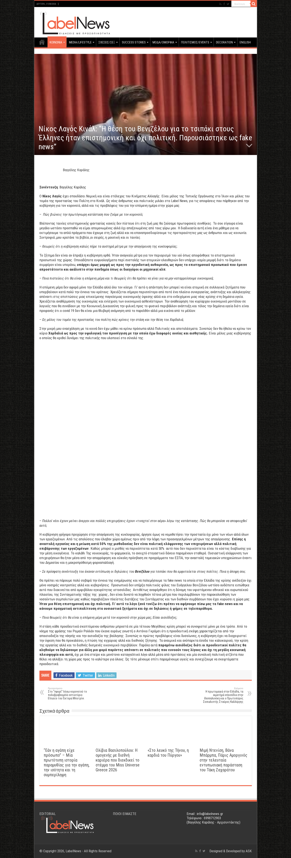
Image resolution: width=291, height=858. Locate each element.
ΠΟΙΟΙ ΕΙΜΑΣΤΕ (124, 814)
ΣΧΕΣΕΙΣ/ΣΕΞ (106, 42)
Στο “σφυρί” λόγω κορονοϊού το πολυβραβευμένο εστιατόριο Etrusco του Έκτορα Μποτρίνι (67, 693)
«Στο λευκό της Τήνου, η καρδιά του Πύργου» (168, 753)
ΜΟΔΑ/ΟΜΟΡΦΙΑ (163, 42)
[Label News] (72, 21)
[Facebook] (224, 4)
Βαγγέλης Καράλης (76, 170)
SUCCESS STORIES (134, 42)
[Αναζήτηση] (254, 4)
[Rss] (220, 4)
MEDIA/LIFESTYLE (80, 42)
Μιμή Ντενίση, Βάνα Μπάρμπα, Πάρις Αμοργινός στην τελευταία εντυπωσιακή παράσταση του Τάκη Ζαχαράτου (223, 760)
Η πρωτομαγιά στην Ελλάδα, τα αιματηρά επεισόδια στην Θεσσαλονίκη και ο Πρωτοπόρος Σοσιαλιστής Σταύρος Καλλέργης (223, 695)
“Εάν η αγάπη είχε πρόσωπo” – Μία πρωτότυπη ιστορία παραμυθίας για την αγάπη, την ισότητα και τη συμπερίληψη (66, 762)
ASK (249, 851)
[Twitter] (228, 4)
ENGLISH (245, 42)
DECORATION (224, 42)
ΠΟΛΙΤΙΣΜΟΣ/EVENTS (195, 42)
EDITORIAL (47, 814)
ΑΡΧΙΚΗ (42, 41)
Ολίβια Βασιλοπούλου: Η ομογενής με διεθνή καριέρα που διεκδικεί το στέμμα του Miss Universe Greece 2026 (118, 760)
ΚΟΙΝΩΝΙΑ (56, 42)
